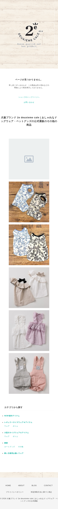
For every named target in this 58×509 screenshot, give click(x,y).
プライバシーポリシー (15, 492)
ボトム (15, 426)
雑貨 (6, 443)
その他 (20, 447)
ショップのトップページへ (29, 97)
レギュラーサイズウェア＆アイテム (18, 422)
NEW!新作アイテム (12, 416)
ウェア (7, 426)
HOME (8, 485)
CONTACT (48, 485)
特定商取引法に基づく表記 (41, 492)
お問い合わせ (29, 102)
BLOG (34, 485)
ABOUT (21, 485)
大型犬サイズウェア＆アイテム (16, 433)
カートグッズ (9, 447)
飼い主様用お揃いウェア (14, 453)
